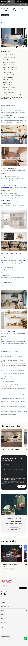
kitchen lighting (6, 277)
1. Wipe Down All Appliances (9, 57)
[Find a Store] (23, 4)
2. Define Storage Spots (8, 79)
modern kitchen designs (7, 200)
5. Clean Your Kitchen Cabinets (10, 67)
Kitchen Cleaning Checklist (8, 54)
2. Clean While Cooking (8, 59)
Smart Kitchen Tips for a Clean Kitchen (11, 74)
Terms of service (10, 638)
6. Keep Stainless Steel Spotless (9, 69)
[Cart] (25, 4)
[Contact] (18, 4)
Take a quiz (14, 529)
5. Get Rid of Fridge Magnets (9, 87)
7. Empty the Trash (7, 72)
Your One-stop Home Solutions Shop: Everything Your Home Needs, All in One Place (13, 98)
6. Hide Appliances (7, 89)
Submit (21, 486)
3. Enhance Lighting (7, 82)
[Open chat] (25, 638)
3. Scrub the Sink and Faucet (9, 62)
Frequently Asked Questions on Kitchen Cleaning (13, 94)
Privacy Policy (3, 638)
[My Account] (20, 4)
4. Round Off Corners (7, 84)
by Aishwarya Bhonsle (8, 572)
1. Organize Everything (8, 77)
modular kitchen (7, 343)
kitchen (14, 258)
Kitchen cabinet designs (5, 187)
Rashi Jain (5, 22)
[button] (10, 51)
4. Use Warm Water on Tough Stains (10, 64)
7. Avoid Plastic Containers (9, 92)
